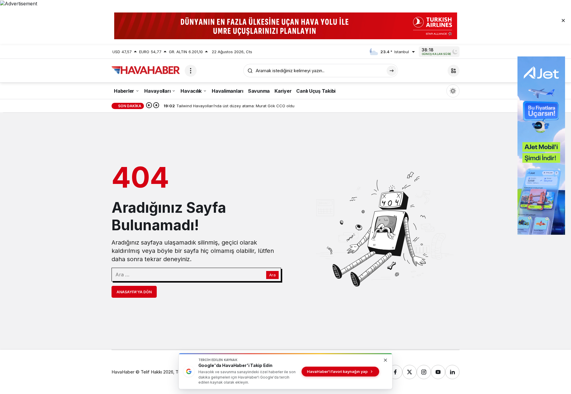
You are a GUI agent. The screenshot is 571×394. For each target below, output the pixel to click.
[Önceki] (149, 106)
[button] (453, 71)
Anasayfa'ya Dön (134, 292)
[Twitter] (409, 372)
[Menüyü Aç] (191, 71)
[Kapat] (563, 20)
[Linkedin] (452, 372)
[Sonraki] (156, 106)
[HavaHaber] (146, 70)
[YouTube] (438, 372)
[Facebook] (395, 372)
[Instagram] (424, 372)
